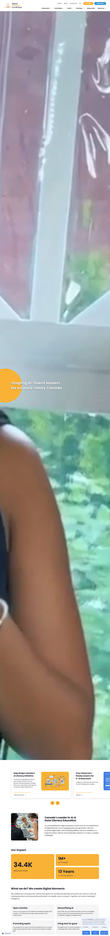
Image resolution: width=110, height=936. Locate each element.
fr (80, 3)
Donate (88, 3)
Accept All (104, 933)
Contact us (73, 3)
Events (59, 3)
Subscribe (100, 3)
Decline (86, 933)
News (65, 3)
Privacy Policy (93, 924)
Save (95, 933)
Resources (91, 8)
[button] (52, 803)
